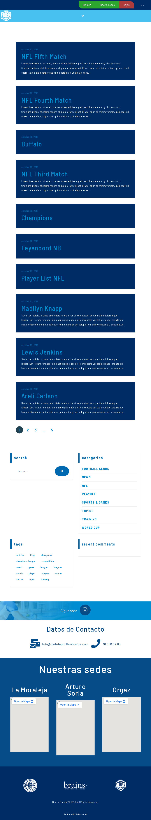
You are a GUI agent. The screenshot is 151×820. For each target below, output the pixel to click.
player (32, 573)
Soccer (19, 579)
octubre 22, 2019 (29, 49)
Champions (37, 218)
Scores (58, 573)
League (44, 567)
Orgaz (122, 689)
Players (45, 573)
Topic (31, 579)
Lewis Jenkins (42, 352)
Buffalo (31, 144)
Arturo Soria (75, 690)
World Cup (91, 527)
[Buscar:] (41, 471)
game (31, 567)
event (19, 567)
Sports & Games (95, 502)
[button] (83, 15)
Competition (48, 561)
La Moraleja (29, 689)
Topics (88, 511)
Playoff (89, 494)
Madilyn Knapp (41, 308)
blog (32, 555)
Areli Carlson (39, 396)
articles (20, 555)
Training (89, 519)
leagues (58, 567)
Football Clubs (95, 468)
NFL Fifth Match (44, 56)
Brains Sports (59, 802)
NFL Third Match (44, 174)
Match (19, 573)
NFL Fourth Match (46, 100)
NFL (85, 485)
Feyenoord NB (41, 248)
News (86, 477)
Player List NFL (43, 278)
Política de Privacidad (75, 814)
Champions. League (25, 561)
